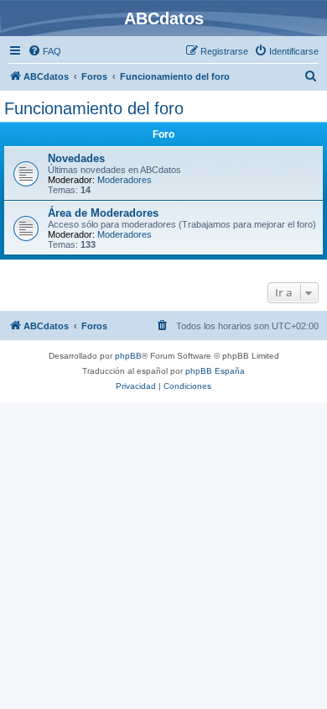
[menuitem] (44, 51)
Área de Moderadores (103, 213)
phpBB (128, 355)
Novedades (76, 158)
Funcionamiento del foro (94, 108)
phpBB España (215, 371)
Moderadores (124, 180)
